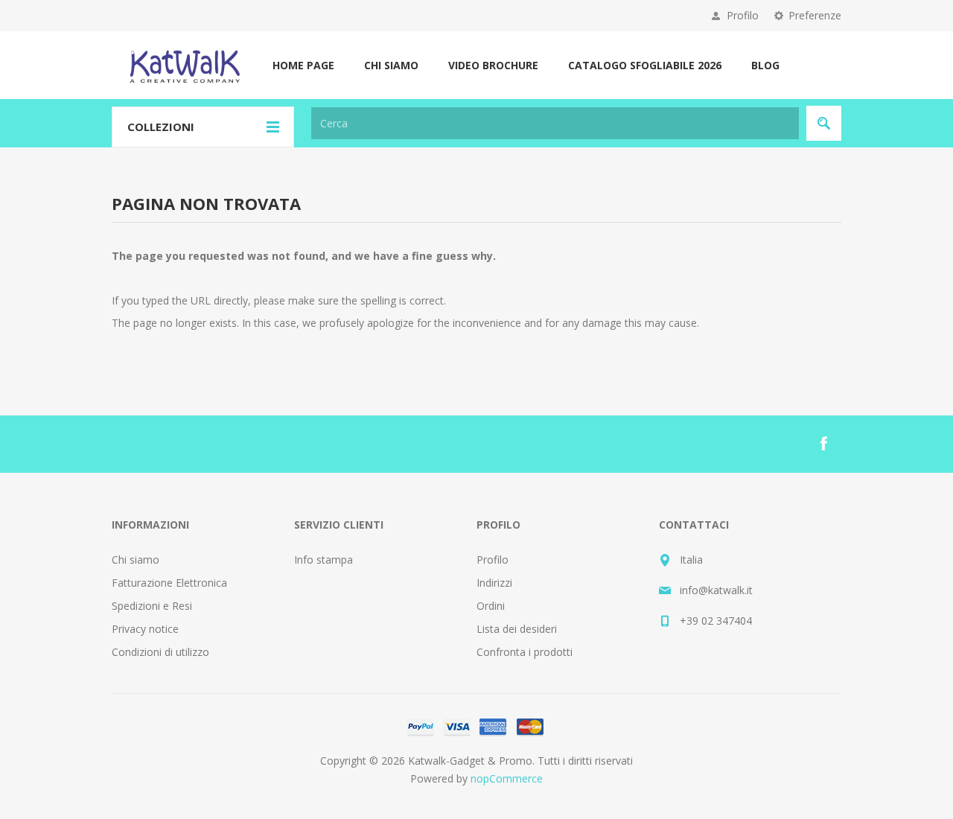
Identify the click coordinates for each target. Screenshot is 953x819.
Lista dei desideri (516, 629)
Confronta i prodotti (524, 652)
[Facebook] (823, 444)
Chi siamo (135, 559)
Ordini (490, 606)
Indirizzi (494, 583)
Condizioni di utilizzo (160, 652)
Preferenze (814, 15)
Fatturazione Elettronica (169, 583)
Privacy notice (145, 629)
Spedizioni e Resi (152, 606)
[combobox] (555, 123)
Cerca (823, 123)
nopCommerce (507, 778)
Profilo (743, 15)
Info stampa (323, 559)
